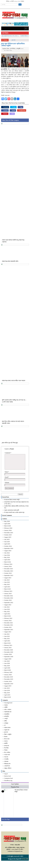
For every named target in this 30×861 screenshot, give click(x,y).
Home (5, 40)
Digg (21, 107)
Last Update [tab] (15, 784)
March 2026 (7, 526)
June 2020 (7, 663)
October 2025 (8, 535)
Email (7, 477)
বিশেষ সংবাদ (6, 739)
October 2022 (8, 600)
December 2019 (8, 677)
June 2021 (7, 636)
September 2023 (8, 575)
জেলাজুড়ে (6, 723)
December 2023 (8, 568)
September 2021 (8, 629)
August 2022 (7, 605)
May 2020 (7, 665)
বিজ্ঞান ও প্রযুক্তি (7, 734)
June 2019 (7, 690)
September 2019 (8, 683)
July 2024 (7, 553)
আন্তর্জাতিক (6, 714)
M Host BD (25, 859)
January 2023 (8, 593)
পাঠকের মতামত (7, 727)
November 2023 (8, 571)
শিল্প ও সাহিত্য (7, 752)
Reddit (13, 110)
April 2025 (7, 544)
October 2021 (8, 627)
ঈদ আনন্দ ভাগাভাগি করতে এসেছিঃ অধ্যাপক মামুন (14, 512)
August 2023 (7, 577)
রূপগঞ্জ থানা (6, 745)
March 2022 (7, 616)
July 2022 (7, 607)
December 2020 (8, 650)
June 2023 (7, 582)
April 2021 (7, 641)
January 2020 (8, 674)
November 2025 (8, 532)
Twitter (14, 107)
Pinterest (5, 113)
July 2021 (7, 634)
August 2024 (7, 550)
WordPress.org (8, 780)
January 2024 (8, 566)
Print (12, 113)
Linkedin (5, 110)
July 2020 (7, 661)
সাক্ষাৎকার (6, 761)
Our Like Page (6, 819)
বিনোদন (5, 736)
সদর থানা (6, 757)
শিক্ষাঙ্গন (5, 750)
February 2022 (8, 618)
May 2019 (7, 692)
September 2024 (8, 548)
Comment (8, 453)
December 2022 (8, 596)
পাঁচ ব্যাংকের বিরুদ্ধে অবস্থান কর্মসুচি (11, 499)
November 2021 (8, 625)
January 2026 (8, 530)
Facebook (5, 107)
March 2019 (7, 697)
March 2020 (7, 670)
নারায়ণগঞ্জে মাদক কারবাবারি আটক (10, 261)
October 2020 (8, 654)
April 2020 (7, 668)
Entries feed (7, 776)
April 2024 (7, 559)
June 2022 (7, 609)
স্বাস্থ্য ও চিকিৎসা (7, 768)
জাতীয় (5, 721)
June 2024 (7, 555)
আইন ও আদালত (7, 709)
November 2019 (8, 679)
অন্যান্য (6, 705)
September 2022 (8, 602)
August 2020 (7, 659)
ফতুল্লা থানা (6, 730)
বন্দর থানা (13, 40)
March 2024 (7, 562)
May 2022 (7, 611)
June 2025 (7, 541)
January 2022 (8, 620)
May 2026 (7, 521)
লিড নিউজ (6, 748)
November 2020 (8, 652)
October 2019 (8, 681)
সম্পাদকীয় (6, 759)
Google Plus (22, 110)
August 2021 (7, 632)
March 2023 (7, 589)
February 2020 (8, 672)
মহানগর (5, 741)
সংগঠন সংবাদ (7, 754)
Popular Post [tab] (15, 787)
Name (7, 472)
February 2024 (8, 564)
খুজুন (20, 4)
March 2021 (7, 643)
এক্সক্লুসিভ (6, 716)
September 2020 (8, 656)
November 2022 (8, 598)
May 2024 (7, 557)
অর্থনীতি (5, 707)
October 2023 (8, 573)
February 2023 (8, 591)
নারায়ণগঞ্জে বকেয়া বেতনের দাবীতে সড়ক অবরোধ (14, 380)
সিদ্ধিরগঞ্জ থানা (7, 763)
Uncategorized (8, 703)
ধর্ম (4, 725)
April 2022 (7, 614)
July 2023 (7, 580)
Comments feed (8, 778)
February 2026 (8, 528)
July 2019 (7, 688)
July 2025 (7, 539)
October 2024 (8, 546)
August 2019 (7, 686)
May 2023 (7, 584)
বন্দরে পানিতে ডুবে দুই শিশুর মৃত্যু (10, 442)
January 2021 (8, 647)
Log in (6, 773)
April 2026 (7, 523)
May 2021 (7, 638)
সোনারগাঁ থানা (7, 766)
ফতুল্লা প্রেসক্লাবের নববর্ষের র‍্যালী (11, 510)
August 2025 (7, 537)
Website (7, 482)
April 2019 (7, 695)
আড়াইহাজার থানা (7, 712)
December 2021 (8, 623)
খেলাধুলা (6, 718)
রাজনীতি (6, 743)
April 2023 (7, 586)
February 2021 (8, 645)
